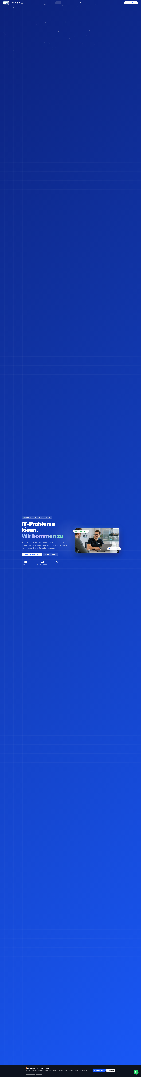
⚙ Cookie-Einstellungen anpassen (34, 1074)
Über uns (65, 3)
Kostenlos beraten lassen (32, 557)
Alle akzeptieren (99, 1070)
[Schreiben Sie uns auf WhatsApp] (136, 1072)
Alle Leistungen (51, 557)
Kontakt (88, 3)
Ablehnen (111, 1070)
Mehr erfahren (80, 1072)
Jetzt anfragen (131, 2)
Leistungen (74, 3)
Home (58, 3)
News (81, 3)
